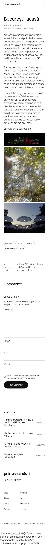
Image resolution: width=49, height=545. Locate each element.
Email (6, 352)
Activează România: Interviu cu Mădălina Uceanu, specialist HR (30, 267)
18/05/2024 (40, 445)
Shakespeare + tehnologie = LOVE (18, 434)
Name (7, 341)
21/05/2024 (40, 422)
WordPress (40, 523)
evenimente (9, 28)
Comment (8, 309)
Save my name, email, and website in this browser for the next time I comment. (23, 376)
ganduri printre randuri (24, 28)
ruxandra (16, 25)
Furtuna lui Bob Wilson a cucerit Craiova (17, 445)
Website (7, 364)
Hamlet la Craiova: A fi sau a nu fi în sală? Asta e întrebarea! (18, 422)
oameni (22, 248)
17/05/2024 (40, 455)
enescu (30, 243)
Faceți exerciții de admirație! (13, 455)
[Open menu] (43, 4)
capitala (20, 243)
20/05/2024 (40, 434)
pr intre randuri (12, 4)
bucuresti (9, 243)
